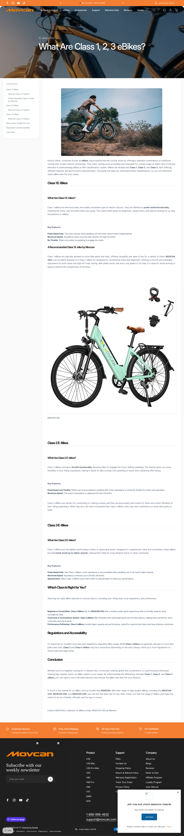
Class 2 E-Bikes (12, 105)
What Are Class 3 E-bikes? (19, 119)
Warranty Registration (126, 777)
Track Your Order (124, 782)
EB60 (88, 796)
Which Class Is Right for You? (18, 123)
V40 (88, 773)
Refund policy (20, 831)
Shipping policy (43, 831)
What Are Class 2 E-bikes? (18, 110)
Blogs (148, 763)
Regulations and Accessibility (18, 128)
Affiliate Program (154, 777)
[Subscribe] (50, 779)
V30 (88, 759)
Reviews (150, 768)
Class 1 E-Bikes (12, 89)
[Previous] (61, 3)
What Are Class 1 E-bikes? (18, 94)
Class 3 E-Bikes (12, 114)
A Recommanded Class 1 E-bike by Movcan (21, 99)
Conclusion (10, 132)
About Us (150, 759)
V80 (88, 787)
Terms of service (31, 831)
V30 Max (90, 763)
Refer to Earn (152, 773)
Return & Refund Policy (127, 773)
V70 (88, 791)
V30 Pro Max (92, 768)
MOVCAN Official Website (104, 710)
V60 (88, 777)
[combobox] (166, 3)
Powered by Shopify (30, 827)
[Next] (123, 3)
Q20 (88, 801)
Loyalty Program (154, 782)
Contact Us (121, 763)
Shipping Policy (123, 768)
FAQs (118, 759)
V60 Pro (90, 782)
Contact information (55, 831)
